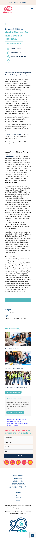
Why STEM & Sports (18, 481)
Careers (18, 496)
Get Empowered (18, 478)
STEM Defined (18, 480)
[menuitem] (11, 2)
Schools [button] (16, 2)
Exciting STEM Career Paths (18, 484)
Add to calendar (14, 43)
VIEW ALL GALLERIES (13, 392)
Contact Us (18, 497)
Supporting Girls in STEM (18, 483)
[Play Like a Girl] (7, 9)
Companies (23, 2)
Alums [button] (10, 2)
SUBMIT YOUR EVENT (15, 412)
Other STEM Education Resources (18, 487)
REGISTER (18, 300)
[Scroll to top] (32, 535)
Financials (18, 499)
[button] (32, 9)
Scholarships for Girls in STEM (18, 486)
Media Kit (18, 500)
